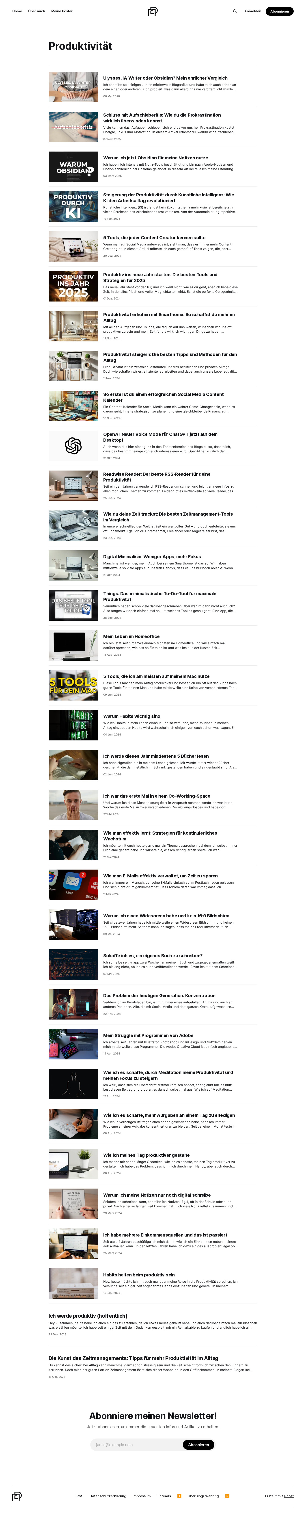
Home (17, 11)
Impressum (142, 1496)
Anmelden (252, 11)
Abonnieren (279, 11)
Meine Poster (62, 11)
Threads (164, 1496)
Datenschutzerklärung (108, 1496)
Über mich (36, 11)
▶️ (227, 1496)
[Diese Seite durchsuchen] (235, 11)
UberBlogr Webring (203, 1496)
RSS (80, 1496)
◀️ (179, 1496)
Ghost (289, 1496)
